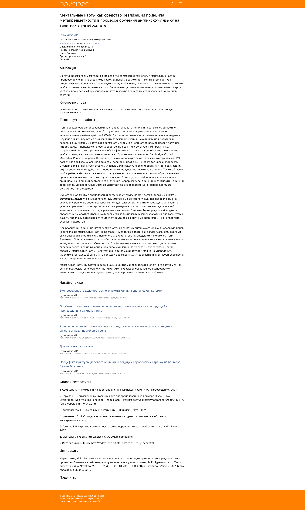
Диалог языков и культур (77, 346)
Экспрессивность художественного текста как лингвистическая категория (112, 290)
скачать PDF (93, 43)
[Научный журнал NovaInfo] (114, 4)
